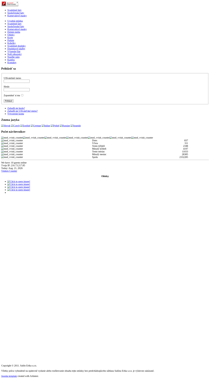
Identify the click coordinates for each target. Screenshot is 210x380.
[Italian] (46, 125)
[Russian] (65, 125)
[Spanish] (76, 125)
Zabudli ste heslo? (16, 108)
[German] (36, 125)
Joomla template (9, 376)
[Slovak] (5, 125)
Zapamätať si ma (12, 95)
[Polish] (55, 125)
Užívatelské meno (12, 78)
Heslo (6, 86)
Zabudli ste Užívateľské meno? (22, 111)
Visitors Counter (9, 171)
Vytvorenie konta (15, 113)
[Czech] (15, 125)
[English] (25, 125)
